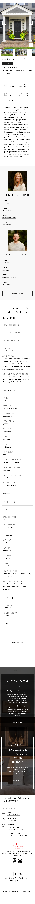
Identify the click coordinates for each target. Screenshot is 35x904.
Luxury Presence (17, 881)
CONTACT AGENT (17, 293)
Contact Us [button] (17, 722)
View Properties (18, 780)
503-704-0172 (8, 210)
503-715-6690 (8, 270)
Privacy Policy (26, 891)
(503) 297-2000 (11, 820)
